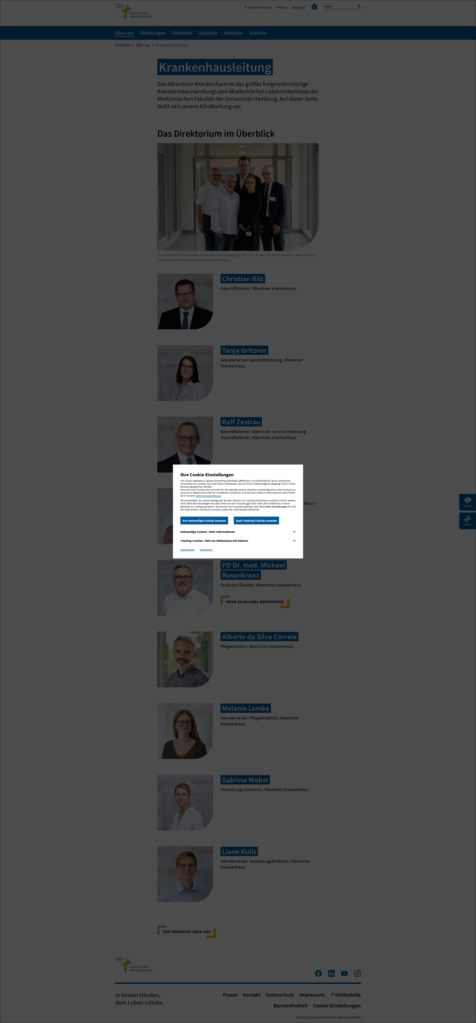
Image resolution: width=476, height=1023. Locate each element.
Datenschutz (187, 549)
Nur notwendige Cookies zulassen (204, 520)
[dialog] (238, 511)
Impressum (206, 549)
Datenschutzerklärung (208, 495)
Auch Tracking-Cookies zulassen (256, 520)
